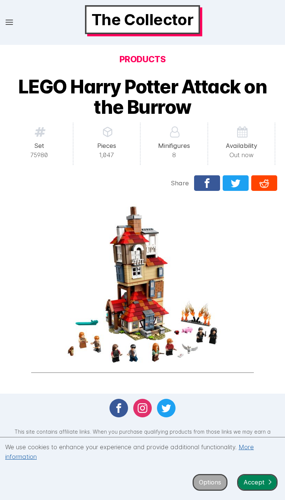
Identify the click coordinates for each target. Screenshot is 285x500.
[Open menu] (9, 22)
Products (142, 59)
